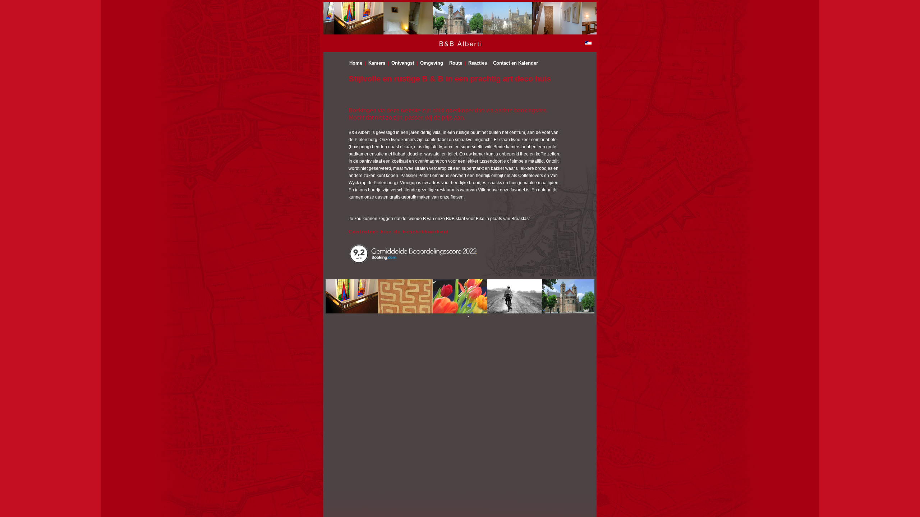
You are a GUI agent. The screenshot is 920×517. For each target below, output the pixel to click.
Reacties (477, 63)
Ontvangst (402, 63)
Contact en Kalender (515, 63)
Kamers (376, 63)
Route (455, 63)
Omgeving (431, 63)
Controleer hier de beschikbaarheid (399, 231)
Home (355, 63)
